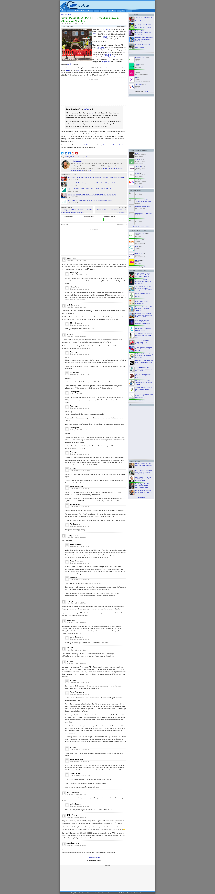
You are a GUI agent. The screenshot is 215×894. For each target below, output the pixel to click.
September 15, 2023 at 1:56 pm (80, 694)
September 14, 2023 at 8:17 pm (80, 374)
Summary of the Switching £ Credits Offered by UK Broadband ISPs (142, 342)
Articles (69, 11)
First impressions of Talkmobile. (143, 213)
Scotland (76, 157)
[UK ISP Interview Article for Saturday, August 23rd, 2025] (131, 488)
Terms (110, 892)
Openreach (111, 57)
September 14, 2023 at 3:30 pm (76, 336)
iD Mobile (137, 159)
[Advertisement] (123, 5)
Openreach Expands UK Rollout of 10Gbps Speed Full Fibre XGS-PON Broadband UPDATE (96, 177)
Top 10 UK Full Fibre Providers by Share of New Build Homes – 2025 (143, 335)
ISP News (68, 14)
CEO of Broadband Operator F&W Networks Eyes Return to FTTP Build (143, 492)
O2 (71, 157)
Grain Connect (139, 253)
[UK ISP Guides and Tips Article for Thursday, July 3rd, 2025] (131, 338)
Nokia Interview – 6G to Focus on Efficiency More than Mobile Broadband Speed (143, 478)
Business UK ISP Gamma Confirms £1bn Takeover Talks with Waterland (143, 32)
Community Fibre (140, 57)
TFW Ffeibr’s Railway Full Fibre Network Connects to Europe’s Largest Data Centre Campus (143, 25)
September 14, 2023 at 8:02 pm (80, 354)
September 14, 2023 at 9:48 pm (80, 639)
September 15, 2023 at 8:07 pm (80, 526)
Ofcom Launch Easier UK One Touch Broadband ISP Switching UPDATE (143, 382)
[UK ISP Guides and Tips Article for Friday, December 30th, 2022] (131, 378)
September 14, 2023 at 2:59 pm (80, 275)
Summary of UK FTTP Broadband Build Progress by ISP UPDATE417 (143, 281)
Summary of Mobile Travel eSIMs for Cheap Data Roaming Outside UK (144, 308)
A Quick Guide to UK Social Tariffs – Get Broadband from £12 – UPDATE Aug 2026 (143, 274)
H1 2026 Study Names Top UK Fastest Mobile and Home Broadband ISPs (143, 301)
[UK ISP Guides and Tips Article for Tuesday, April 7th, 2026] (131, 317)
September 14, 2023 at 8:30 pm (80, 430)
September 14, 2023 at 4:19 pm (76, 650)
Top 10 (90, 11)
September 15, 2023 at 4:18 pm (76, 794)
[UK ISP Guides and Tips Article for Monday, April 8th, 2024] (131, 358)
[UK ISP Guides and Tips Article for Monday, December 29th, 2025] (131, 324)
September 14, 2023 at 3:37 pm (76, 603)
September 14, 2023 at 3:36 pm (80, 325)
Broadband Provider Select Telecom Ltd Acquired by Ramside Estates (142, 46)
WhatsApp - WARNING (141, 193)
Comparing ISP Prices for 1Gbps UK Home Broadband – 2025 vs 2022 (144, 362)
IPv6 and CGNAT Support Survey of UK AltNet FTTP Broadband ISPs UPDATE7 (144, 355)
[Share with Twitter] (62, 154)
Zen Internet (119, 145)
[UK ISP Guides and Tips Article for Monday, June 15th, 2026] (131, 304)
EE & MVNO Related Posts (142, 206)
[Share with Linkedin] (66, 154)
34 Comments (121, 26)
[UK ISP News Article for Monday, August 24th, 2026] (131, 21)
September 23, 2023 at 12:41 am (77, 817)
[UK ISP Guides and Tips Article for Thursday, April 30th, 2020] (131, 284)
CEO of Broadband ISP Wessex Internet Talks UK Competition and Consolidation (143, 472)
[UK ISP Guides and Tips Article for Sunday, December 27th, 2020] (131, 351)
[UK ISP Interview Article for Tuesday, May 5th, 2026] (131, 468)
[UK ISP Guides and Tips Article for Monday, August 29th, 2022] (131, 277)
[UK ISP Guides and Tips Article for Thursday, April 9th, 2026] (131, 311)
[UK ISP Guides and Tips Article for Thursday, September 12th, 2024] (131, 385)
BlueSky (73, 170)
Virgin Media (106, 29)
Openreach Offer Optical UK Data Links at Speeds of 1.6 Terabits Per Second (92, 194)
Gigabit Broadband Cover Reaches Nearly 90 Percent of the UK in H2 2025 (143, 328)
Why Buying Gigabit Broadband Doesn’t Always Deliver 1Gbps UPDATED (143, 348)
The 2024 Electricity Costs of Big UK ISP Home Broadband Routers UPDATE (144, 396)
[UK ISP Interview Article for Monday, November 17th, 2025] (131, 481)
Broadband (112, 11)
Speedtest (104, 11)
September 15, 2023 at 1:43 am (76, 663)
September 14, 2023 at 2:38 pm (76, 260)
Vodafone (106, 145)
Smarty (137, 173)
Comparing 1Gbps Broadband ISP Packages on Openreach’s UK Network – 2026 (143, 315)
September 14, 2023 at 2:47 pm (76, 307)
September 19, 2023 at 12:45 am (80, 776)
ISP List (76, 11)
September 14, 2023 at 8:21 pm (80, 394)
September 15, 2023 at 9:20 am (80, 682)
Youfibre (137, 64)
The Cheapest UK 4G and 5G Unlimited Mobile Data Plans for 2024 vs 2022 (143, 369)
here (78, 70)
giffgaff (137, 153)
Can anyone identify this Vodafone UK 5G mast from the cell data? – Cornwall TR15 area (144, 201)
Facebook (120, 168)
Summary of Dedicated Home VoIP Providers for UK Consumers (143, 375)
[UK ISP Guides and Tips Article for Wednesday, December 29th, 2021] (131, 391)
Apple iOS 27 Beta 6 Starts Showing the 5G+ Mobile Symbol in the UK (90, 189)
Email (64, 26)
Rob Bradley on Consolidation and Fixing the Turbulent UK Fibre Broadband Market (143, 485)
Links (128, 892)
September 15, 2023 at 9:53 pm (80, 579)
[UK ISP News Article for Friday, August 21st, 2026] (131, 42)
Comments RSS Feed (94, 857)
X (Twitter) (106, 168)
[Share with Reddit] (73, 154)
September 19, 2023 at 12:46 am (80, 806)
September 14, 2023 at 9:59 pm (80, 546)
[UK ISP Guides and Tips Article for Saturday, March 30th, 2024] (131, 398)
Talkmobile (138, 166)
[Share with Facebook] (69, 154)
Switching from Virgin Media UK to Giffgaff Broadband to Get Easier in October (143, 19)
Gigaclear (138, 240)
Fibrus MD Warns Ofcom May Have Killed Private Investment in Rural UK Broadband (144, 465)
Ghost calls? (138, 220)
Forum (96, 11)
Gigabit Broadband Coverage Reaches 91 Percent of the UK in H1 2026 (144, 295)
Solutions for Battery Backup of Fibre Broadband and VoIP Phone (143, 389)
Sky (136, 180)
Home (63, 11)
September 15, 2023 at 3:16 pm (80, 750)
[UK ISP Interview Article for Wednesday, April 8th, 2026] (131, 474)
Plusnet (137, 71)
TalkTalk (111, 145)
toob (136, 246)
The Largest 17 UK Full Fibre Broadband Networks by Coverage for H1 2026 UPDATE (143, 288)
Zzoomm (137, 260)
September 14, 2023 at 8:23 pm (80, 408)
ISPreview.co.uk (91, 892)
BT (136, 77)
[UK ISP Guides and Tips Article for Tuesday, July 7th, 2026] (131, 297)
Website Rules (135, 892)
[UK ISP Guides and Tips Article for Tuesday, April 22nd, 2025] (131, 344)
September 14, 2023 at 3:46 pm (76, 622)
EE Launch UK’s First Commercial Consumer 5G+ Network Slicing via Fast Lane (93, 183)
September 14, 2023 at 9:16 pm (80, 454)
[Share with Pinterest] (76, 154)
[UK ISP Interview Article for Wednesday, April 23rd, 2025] (131, 495)
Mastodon (114, 168)
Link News (70, 26)
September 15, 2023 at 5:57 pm (80, 563)
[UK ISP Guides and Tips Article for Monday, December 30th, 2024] (131, 371)
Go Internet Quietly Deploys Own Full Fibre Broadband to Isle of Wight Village (144, 39)
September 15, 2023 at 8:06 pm (80, 507)
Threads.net (80, 170)
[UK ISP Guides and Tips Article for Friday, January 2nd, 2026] (131, 331)
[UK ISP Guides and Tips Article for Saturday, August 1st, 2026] (131, 291)
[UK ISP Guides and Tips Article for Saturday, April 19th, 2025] (131, 365)
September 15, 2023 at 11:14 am (80, 470)
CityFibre (108, 54)
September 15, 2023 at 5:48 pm (80, 488)
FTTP (94, 34)
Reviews (83, 11)
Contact (129, 11)
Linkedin (89, 170)
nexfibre (105, 36)
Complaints (121, 11)
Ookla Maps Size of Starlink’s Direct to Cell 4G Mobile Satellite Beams (90, 200)
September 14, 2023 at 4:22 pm (80, 289)
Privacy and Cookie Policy (119, 892)
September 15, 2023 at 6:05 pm (80, 761)
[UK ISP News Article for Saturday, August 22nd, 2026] (131, 28)
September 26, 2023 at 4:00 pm (76, 845)
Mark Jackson (77, 161)
